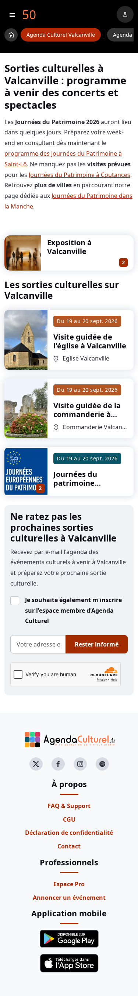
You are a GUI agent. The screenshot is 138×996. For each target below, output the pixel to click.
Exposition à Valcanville (69, 247)
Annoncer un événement (69, 898)
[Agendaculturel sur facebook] (58, 764)
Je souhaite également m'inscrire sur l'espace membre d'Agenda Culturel (73, 610)
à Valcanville (89, 341)
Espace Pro (69, 884)
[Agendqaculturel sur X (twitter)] (36, 764)
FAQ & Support (69, 806)
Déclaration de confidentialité (69, 833)
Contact (69, 846)
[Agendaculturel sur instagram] (80, 764)
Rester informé (96, 644)
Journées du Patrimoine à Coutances (79, 175)
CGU (69, 819)
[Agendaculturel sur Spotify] (102, 764)
